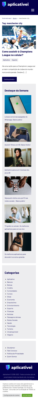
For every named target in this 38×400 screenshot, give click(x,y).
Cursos (9, 294)
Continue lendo (9, 79)
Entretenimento (13, 305)
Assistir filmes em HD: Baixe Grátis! (18, 145)
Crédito (10, 288)
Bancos (10, 282)
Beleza (9, 285)
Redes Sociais (12, 320)
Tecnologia (11, 326)
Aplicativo (6, 60)
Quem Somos (12, 356)
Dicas (9, 297)
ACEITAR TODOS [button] (27, 395)
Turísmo (10, 329)
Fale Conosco (12, 351)
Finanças (10, 311)
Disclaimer (11, 348)
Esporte (14, 60)
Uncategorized (12, 332)
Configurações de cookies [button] (11, 395)
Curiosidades (12, 291)
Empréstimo (11, 303)
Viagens (10, 335)
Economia (11, 300)
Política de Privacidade (15, 354)
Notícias (10, 314)
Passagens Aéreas (14, 317)
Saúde (9, 323)
